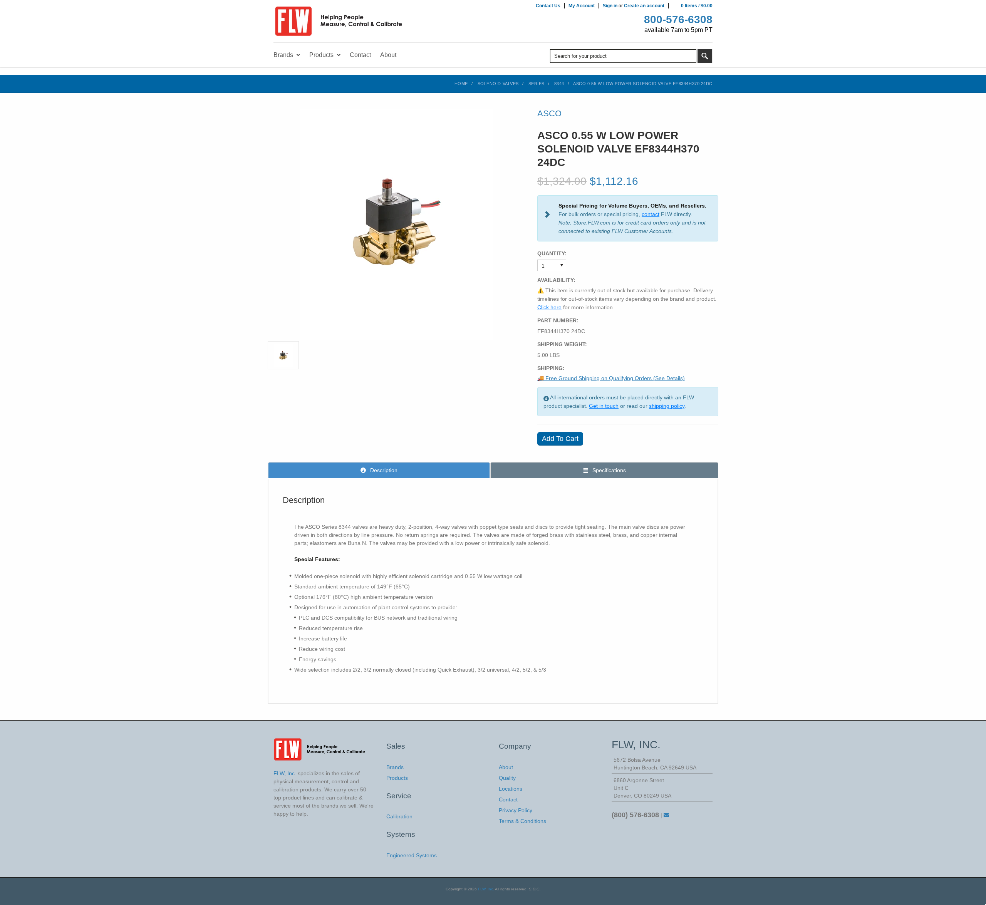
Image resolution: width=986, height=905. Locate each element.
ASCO (549, 113)
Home (461, 83)
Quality (507, 778)
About (506, 767)
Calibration (399, 816)
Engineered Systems (411, 855)
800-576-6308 (678, 19)
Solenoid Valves (498, 83)
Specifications (608, 470)
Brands (395, 767)
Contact (508, 799)
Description (383, 470)
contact (650, 214)
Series (536, 83)
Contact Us (548, 5)
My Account (581, 5)
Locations (510, 789)
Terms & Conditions (522, 821)
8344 (559, 83)
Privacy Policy (515, 810)
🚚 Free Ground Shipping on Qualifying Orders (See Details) (611, 378)
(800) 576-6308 (635, 815)
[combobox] (623, 56)
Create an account (644, 5)
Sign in (610, 5)
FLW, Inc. (486, 889)
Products (397, 778)
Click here (549, 307)
